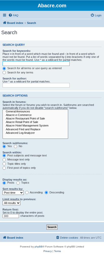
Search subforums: (15, 143)
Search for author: (15, 78)
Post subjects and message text (27, 155)
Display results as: (15, 179)
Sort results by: (13, 188)
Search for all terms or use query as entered (34, 68)
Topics (24, 182)
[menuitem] (13, 15)
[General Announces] (35, 111)
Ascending (36, 192)
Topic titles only (16, 163)
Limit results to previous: (19, 199)
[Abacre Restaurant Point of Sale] (35, 118)
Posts (10, 182)
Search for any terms (20, 72)
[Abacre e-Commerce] (35, 115)
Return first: (11, 209)
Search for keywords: (17, 50)
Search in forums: (14, 101)
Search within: (12, 152)
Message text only (18, 159)
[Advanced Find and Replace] (35, 129)
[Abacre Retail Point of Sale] (35, 122)
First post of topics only (21, 167)
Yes (9, 146)
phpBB (39, 246)
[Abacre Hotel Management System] (35, 125)
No (20, 146)
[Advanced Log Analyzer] (35, 133)
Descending (56, 192)
